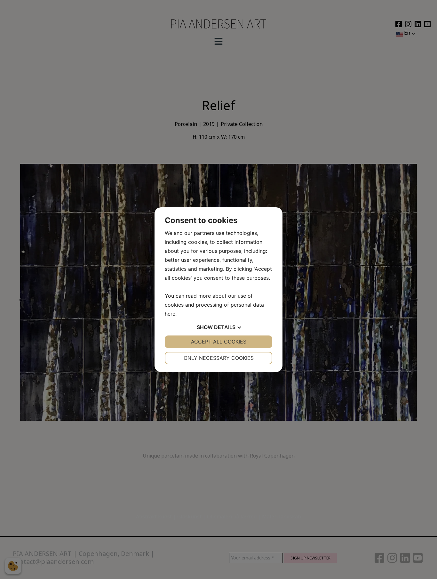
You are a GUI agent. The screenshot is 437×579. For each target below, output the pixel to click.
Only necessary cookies (219, 358)
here (170, 313)
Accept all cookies (218, 341)
